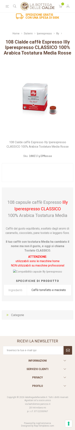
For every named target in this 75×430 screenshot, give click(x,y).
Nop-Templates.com (44, 426)
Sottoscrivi (68, 350)
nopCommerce (43, 423)
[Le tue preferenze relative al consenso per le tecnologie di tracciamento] (68, 423)
